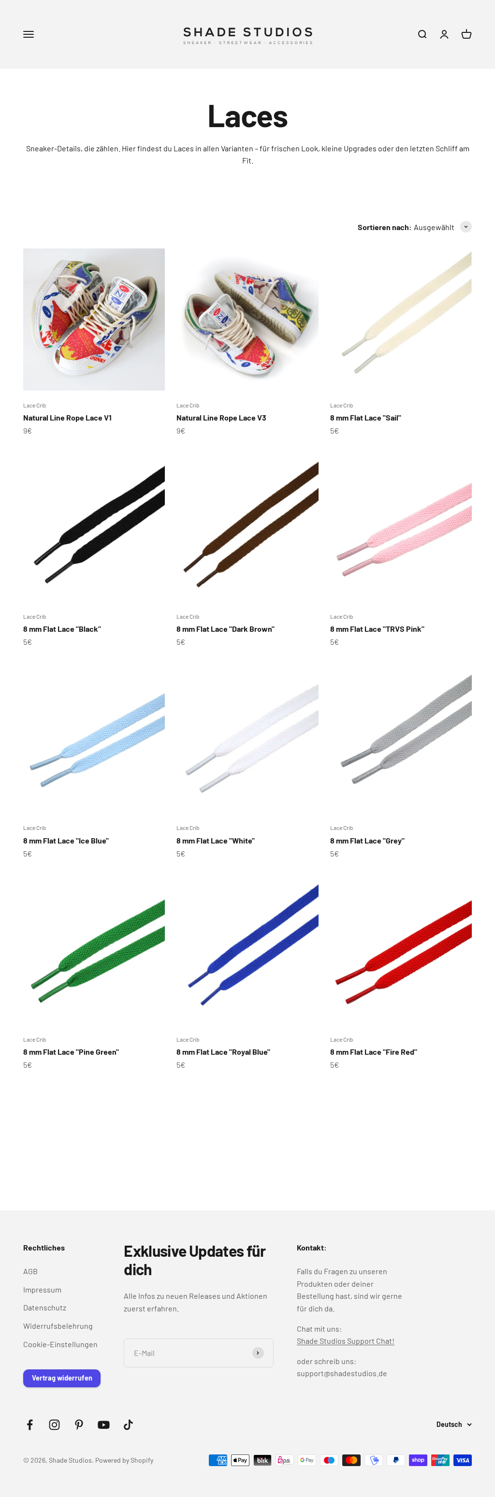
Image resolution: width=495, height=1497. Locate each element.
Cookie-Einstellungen (60, 1344)
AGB (30, 1271)
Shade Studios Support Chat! (345, 1340)
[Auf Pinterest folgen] (79, 1424)
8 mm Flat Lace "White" (215, 840)
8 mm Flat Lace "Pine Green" (71, 1051)
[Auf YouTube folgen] (103, 1424)
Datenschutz (44, 1307)
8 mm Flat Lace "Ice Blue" (66, 840)
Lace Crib (34, 405)
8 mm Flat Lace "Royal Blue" (223, 1051)
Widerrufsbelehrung (58, 1325)
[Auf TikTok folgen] (128, 1424)
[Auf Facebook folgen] (29, 1424)
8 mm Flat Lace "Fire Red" (373, 1051)
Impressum (42, 1289)
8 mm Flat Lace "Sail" (365, 417)
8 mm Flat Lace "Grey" (367, 840)
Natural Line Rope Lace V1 (67, 417)
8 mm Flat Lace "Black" (62, 628)
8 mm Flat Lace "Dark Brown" (225, 628)
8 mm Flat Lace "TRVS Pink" (377, 628)
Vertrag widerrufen (62, 1378)
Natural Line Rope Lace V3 (221, 417)
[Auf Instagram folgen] (54, 1424)
